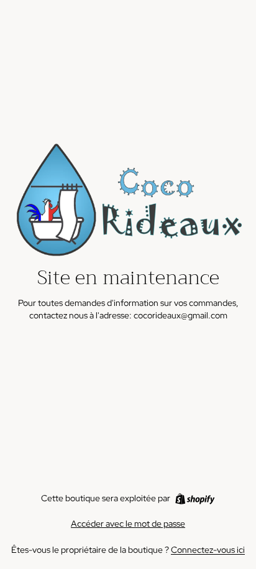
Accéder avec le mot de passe (128, 523)
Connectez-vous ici (208, 549)
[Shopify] (194, 498)
